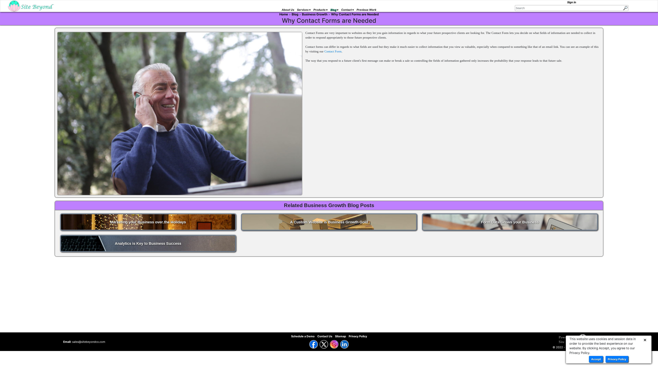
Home (283, 14)
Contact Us (324, 336)
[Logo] (31, 6)
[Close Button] (645, 340)
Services (303, 9)
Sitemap (340, 336)
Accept (596, 359)
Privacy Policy (617, 359)
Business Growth (314, 14)
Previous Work (366, 9)
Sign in (571, 2)
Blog (333, 9)
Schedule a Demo (303, 336)
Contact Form (333, 51)
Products (319, 9)
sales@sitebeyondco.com (88, 341)
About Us (288, 9)
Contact (346, 9)
